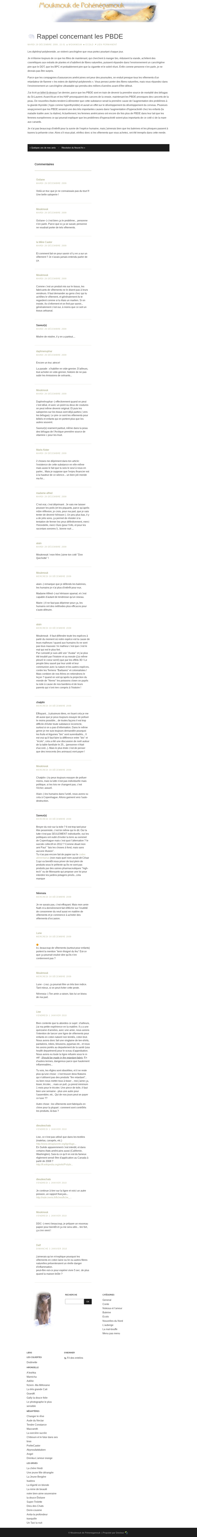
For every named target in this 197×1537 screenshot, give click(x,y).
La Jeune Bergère (36, 1476)
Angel (30, 1454)
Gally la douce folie (37, 1397)
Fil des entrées (75, 1358)
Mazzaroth (32, 1429)
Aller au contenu (144, 2)
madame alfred (44, 493)
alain (39, 543)
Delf (38, 1245)
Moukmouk (75, 44)
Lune (39, 933)
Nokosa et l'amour (112, 1308)
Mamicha (32, 1376)
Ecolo (89, 44)
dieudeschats (43, 1125)
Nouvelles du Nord (113, 1321)
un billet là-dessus (47, 92)
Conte (106, 1304)
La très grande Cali (37, 1389)
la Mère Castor (44, 242)
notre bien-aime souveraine (41, 1493)
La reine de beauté (37, 1489)
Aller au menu (163, 2)
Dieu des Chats (35, 1506)
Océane (40, 179)
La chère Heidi (35, 1468)
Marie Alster (42, 449)
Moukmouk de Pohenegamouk (98, 22)
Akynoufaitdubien (36, 1449)
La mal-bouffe (110, 1329)
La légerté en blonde (38, 1485)
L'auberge (108, 1325)
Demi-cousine (34, 1510)
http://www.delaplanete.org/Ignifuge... (56, 1144)
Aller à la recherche (183, 2)
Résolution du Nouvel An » (73, 148)
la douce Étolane (36, 1497)
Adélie (30, 1381)
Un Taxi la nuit (34, 1522)
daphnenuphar (44, 351)
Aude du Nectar (35, 1420)
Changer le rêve (35, 1416)
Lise (38, 1011)
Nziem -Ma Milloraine (38, 1385)
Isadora (31, 1481)
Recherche (71, 1295)
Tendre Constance (37, 1424)
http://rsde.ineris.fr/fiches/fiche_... (54, 1197)
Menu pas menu (111, 1333)
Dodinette (32, 1362)
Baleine (107, 1312)
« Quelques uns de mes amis (43, 148)
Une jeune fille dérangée (40, 1472)
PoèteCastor (33, 1445)
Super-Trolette (34, 1502)
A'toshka (31, 1372)
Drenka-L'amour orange (39, 1458)
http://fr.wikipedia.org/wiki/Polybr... (54, 1164)
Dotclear (120, 1532)
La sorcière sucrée (37, 1433)
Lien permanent (107, 44)
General (107, 1300)
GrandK (31, 1393)
